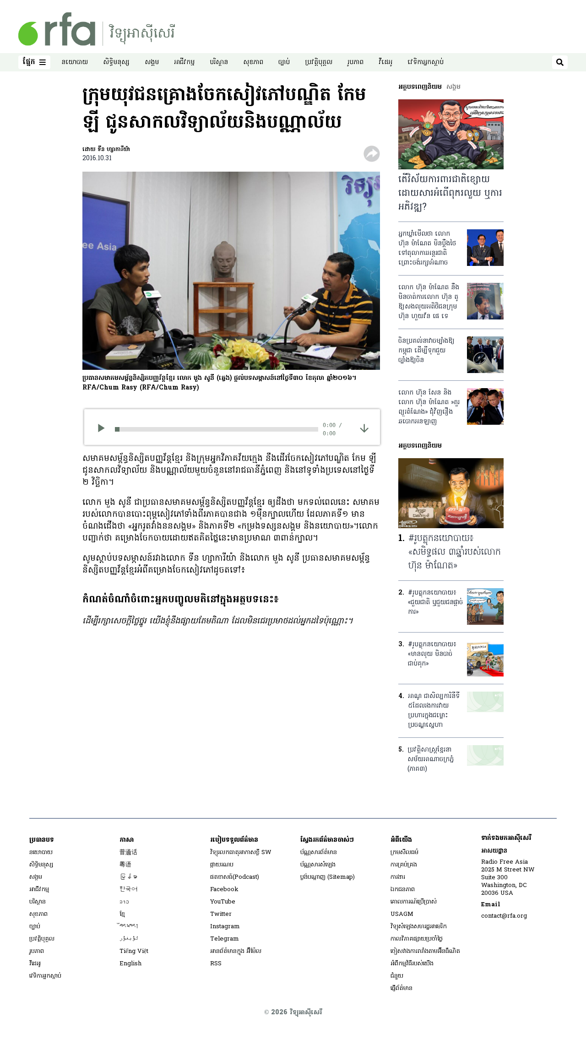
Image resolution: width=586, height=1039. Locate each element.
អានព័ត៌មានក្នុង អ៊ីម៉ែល (235, 951)
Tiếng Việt (133, 951)
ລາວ (124, 902)
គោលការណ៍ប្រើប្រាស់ (414, 902)
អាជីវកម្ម (184, 62)
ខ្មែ (122, 914)
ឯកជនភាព (403, 889)
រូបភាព (355, 62)
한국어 (128, 889)
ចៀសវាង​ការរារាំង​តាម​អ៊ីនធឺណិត (425, 951)
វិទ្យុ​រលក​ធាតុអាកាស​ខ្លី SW (240, 852)
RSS (216, 963)
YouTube (222, 902)
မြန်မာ (128, 877)
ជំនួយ (397, 976)
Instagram (225, 926)
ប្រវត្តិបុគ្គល (318, 62)
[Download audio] (364, 428)
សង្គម (152, 62)
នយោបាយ (74, 62)
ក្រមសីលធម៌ (404, 852)
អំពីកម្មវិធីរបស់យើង (412, 963)
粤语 (125, 864)
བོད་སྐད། (129, 926)
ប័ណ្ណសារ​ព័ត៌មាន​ (318, 852)
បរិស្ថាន (219, 62)
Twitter (221, 914)
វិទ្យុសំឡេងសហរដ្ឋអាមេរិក (419, 926)
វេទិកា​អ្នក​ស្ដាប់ (425, 62)
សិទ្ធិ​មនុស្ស (116, 62)
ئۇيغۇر (129, 939)
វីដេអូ (385, 62)
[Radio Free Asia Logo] (96, 29)
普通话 (128, 852)
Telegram (224, 939)
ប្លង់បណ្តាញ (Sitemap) (327, 877)
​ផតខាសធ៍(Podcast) (234, 877)
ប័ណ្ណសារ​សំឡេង (318, 864)
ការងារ (398, 877)
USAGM (402, 914)
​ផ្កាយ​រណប (221, 864)
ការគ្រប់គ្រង (404, 864)
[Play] (104, 429)
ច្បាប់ (284, 62)
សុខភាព (253, 62)
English (130, 963)
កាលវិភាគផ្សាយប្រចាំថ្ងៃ (417, 939)
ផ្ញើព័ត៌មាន (401, 988)
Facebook (224, 889)
